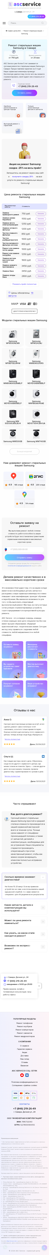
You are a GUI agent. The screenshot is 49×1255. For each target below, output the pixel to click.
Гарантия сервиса (24, 1049)
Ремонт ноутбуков (24, 1026)
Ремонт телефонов (24, 1023)
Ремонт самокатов (24, 1033)
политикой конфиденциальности (19, 566)
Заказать (41, 214)
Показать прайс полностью (24, 284)
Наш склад (24, 1059)
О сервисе (24, 1046)
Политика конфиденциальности (24, 1082)
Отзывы (24, 1062)
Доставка (24, 1056)
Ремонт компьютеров (24, 1030)
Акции (24, 1052)
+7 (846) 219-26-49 (36, 16)
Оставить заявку (24, 93)
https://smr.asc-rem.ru (12, 1241)
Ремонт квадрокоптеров (24, 1036)
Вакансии (24, 1066)
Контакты (25, 1104)
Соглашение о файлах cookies (24, 1085)
